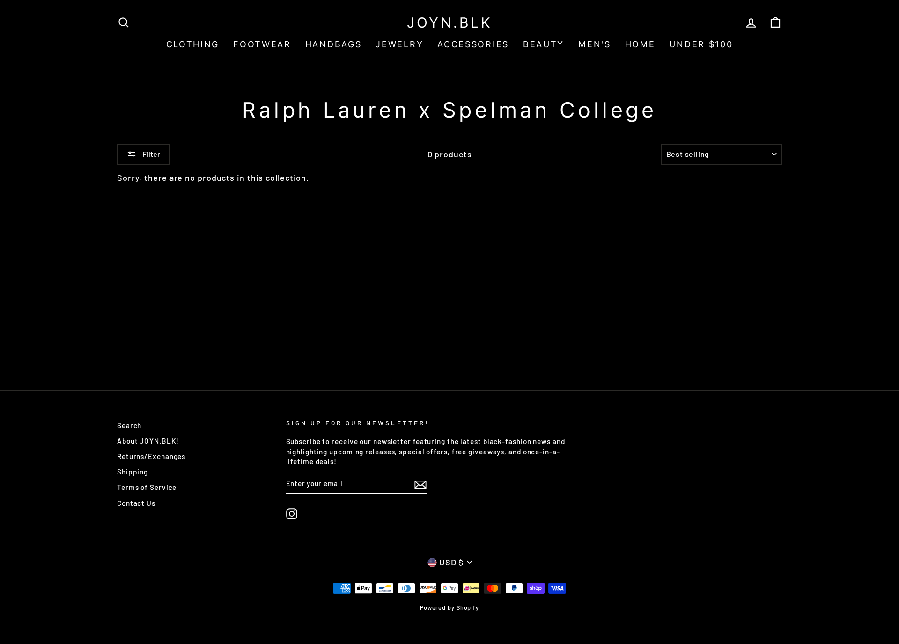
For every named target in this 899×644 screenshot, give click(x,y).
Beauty (543, 44)
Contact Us (136, 503)
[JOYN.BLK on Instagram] (291, 513)
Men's (594, 44)
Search (129, 425)
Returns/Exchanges (151, 456)
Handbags (333, 44)
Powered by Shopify (449, 607)
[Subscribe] (420, 484)
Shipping (132, 471)
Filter (150, 153)
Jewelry (399, 44)
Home (640, 44)
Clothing (193, 44)
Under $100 (701, 44)
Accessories (473, 44)
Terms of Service (147, 487)
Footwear (262, 44)
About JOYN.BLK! (148, 441)
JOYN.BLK (449, 22)
